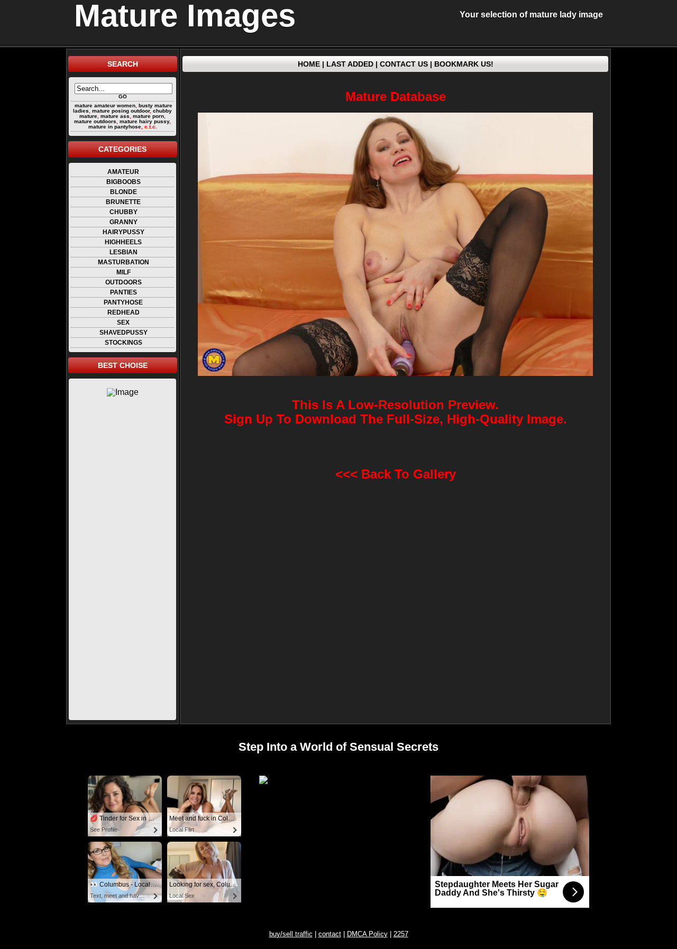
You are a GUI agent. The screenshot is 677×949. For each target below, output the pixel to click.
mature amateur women (105, 105)
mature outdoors (95, 121)
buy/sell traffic (291, 934)
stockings (123, 342)
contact (329, 934)
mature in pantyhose (114, 127)
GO (122, 96)
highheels (123, 242)
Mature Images (185, 16)
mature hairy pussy (144, 121)
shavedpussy (123, 332)
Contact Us (404, 64)
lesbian (123, 252)
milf (123, 272)
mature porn (148, 116)
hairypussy (123, 232)
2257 (401, 934)
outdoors (123, 282)
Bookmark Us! (463, 64)
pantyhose (123, 302)
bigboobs (123, 182)
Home (309, 64)
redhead (123, 312)
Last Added (349, 64)
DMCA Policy (367, 934)
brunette (123, 202)
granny (123, 222)
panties (123, 292)
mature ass (115, 116)
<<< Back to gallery (395, 474)
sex (123, 322)
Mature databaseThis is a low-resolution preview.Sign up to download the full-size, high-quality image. (395, 257)
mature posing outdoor (121, 111)
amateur (123, 172)
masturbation (123, 262)
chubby (123, 212)
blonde (123, 192)
